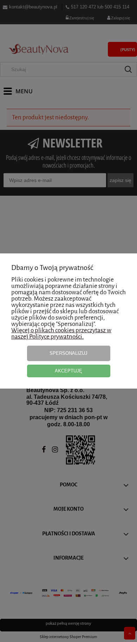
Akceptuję (68, 370)
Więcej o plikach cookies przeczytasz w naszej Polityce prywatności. (61, 333)
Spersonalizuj (68, 353)
